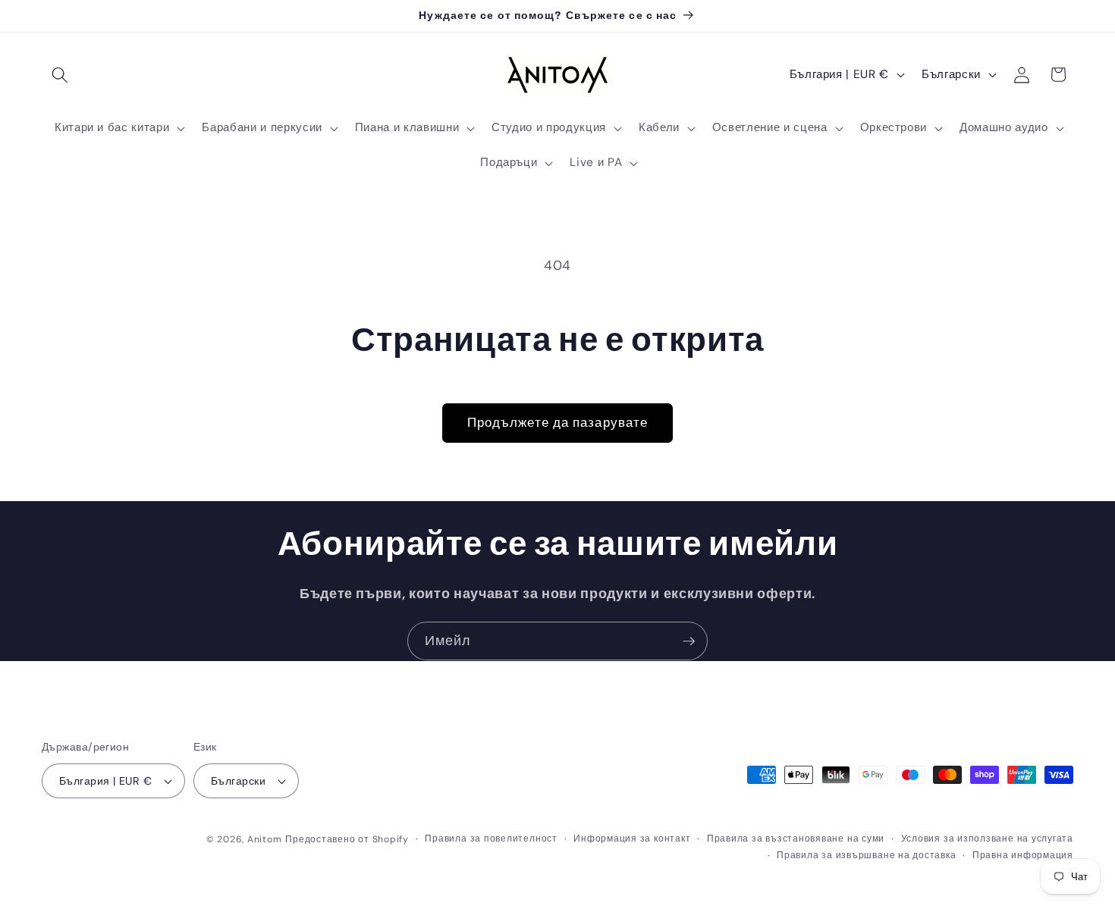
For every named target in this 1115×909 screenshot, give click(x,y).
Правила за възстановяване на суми (795, 838)
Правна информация (1022, 855)
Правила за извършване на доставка (866, 855)
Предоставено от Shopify (347, 839)
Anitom (264, 839)
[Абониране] (689, 641)
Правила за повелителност (491, 838)
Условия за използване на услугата (987, 838)
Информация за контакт (631, 838)
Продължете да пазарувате (557, 423)
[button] (60, 74)
